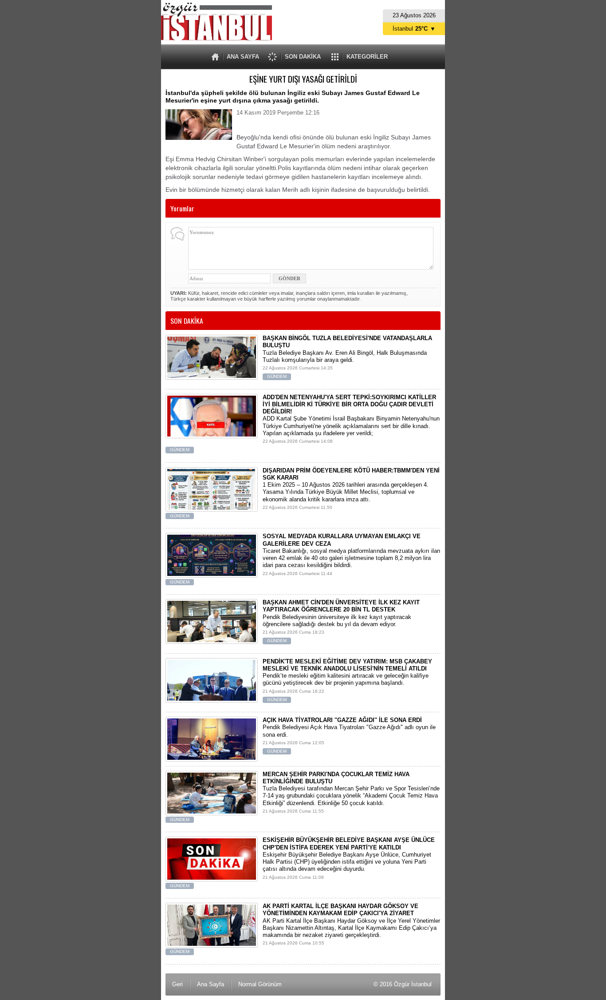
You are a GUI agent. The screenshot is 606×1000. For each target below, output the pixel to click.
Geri (177, 984)
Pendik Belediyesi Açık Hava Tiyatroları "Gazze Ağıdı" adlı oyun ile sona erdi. (349, 735)
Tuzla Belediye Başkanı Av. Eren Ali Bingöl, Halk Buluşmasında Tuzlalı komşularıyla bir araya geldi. (347, 357)
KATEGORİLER (367, 56)
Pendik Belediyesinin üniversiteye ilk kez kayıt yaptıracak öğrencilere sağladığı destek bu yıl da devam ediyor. (341, 621)
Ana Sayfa (210, 984)
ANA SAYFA (243, 56)
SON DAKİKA (303, 56)
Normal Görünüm (260, 984)
